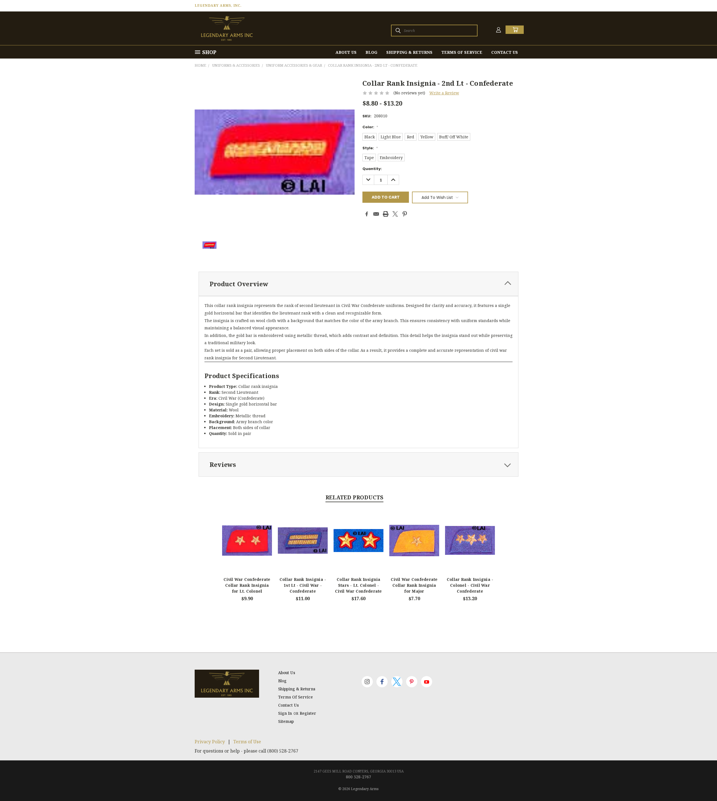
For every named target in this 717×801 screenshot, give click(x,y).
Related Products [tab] (354, 497)
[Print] (385, 214)
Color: (370, 127)
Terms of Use (247, 742)
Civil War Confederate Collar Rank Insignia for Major (414, 585)
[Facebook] (366, 214)
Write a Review (444, 93)
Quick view (247, 534)
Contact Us (504, 52)
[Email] (376, 214)
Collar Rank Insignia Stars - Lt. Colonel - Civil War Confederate (358, 585)
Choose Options (247, 545)
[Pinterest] (405, 214)
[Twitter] (395, 214)
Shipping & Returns (409, 52)
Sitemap (286, 721)
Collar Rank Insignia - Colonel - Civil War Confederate (470, 585)
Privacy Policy (210, 742)
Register (308, 713)
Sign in (285, 713)
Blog (371, 52)
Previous (702, 783)
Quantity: (372, 168)
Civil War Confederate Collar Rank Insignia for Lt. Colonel (247, 585)
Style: (370, 148)
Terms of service (461, 52)
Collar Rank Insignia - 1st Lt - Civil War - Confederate (303, 585)
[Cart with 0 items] (515, 29)
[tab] (358, 284)
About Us (346, 52)
